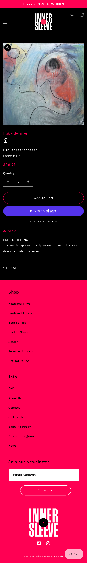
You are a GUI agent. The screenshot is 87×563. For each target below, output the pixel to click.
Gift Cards (15, 417)
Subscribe (45, 490)
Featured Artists (20, 313)
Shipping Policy (19, 426)
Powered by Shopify (53, 556)
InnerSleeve (38, 556)
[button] (5, 22)
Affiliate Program (21, 436)
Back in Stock (18, 332)
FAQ (11, 388)
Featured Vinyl (19, 304)
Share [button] (12, 231)
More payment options (43, 221)
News (12, 445)
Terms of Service (20, 351)
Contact (14, 407)
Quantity (8, 173)
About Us (15, 398)
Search (13, 342)
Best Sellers (17, 323)
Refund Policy (18, 361)
